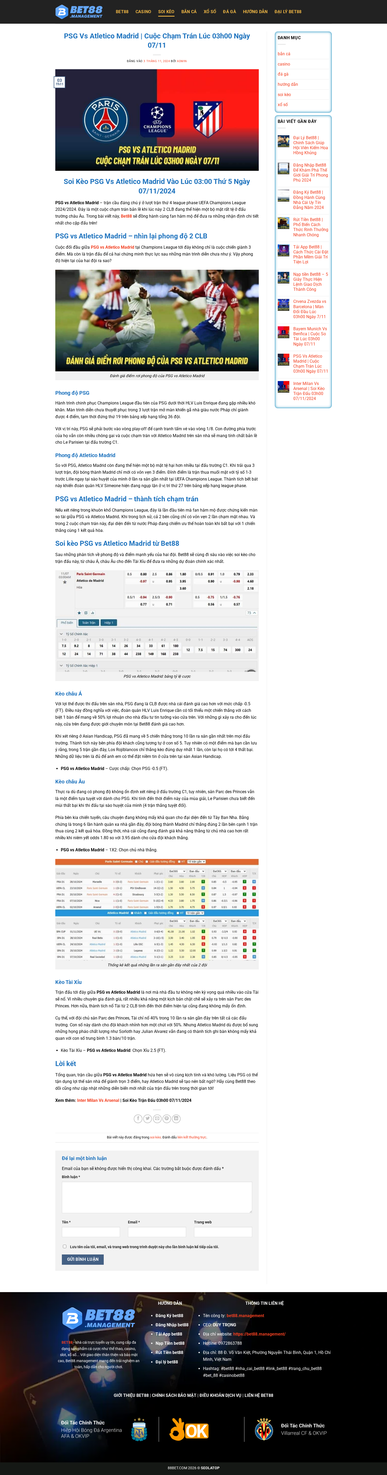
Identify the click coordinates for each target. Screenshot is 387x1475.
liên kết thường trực (191, 1137)
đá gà (229, 11)
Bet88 (122, 11)
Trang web (203, 1222)
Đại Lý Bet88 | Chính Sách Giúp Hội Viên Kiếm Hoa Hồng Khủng (310, 145)
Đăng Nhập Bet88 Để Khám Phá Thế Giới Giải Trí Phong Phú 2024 (310, 173)
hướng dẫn (255, 11)
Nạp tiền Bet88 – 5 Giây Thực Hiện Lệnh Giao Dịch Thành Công (310, 282)
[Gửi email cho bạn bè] (157, 1118)
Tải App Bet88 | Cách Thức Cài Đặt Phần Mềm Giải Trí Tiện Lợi (310, 254)
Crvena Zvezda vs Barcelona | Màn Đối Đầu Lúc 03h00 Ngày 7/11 (309, 309)
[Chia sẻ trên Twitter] (147, 1118)
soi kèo (166, 11)
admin (182, 61)
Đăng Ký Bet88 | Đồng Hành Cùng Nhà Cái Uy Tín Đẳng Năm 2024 (309, 200)
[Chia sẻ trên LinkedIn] (176, 1118)
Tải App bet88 (169, 1334)
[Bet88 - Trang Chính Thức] (81, 12)
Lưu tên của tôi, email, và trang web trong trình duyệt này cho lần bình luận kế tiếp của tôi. (144, 1247)
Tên (66, 1222)
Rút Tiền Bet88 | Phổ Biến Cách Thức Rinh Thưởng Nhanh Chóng (310, 227)
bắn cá (189, 11)
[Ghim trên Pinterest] (166, 1118)
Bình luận (71, 1177)
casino (143, 11)
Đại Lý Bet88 (288, 11)
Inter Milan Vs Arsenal (98, 1100)
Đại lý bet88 (167, 1361)
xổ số (210, 11)
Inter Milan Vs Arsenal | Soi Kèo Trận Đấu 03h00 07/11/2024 (309, 391)
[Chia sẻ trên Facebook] (138, 1118)
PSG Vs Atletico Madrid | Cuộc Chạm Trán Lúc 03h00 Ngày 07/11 (310, 364)
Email (134, 1222)
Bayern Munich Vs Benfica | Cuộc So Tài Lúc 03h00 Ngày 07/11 (310, 336)
